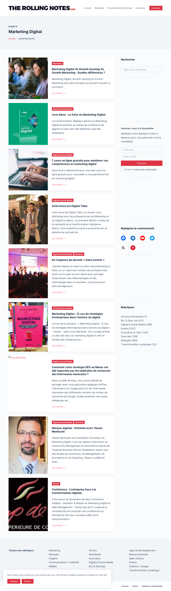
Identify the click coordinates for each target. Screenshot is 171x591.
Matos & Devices (138, 554)
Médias (53, 566)
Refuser (27, 581)
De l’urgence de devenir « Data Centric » (78, 260)
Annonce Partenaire (132, 316)
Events (56, 484)
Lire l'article (57, 93)
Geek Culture (136, 558)
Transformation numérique (119, 8)
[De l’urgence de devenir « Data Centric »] (28, 273)
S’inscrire (141, 163)
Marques (79, 254)
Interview (79, 422)
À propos (125, 586)
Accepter (14, 581)
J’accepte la (140, 169)
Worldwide (95, 554)
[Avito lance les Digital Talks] (28, 219)
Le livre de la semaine (62, 308)
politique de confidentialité (145, 169)
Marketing (99, 8)
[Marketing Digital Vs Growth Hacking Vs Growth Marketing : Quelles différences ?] (28, 78)
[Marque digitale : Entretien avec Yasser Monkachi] (28, 445)
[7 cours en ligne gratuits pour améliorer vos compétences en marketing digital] (28, 169)
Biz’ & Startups (97, 566)
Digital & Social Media (62, 109)
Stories (93, 550)
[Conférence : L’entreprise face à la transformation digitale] (28, 504)
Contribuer (155, 8)
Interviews (140, 8)
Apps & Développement (142, 550)
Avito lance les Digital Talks (70, 206)
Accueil (87, 8)
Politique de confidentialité (152, 586)
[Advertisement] (141, 100)
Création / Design (139, 566)
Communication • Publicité (64, 562)
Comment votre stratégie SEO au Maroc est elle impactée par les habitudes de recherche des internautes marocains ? (81, 371)
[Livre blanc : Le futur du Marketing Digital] (28, 124)
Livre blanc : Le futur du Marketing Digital (78, 114)
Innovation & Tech (131, 332)
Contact (135, 586)
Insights (53, 558)
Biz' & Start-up (129, 320)
